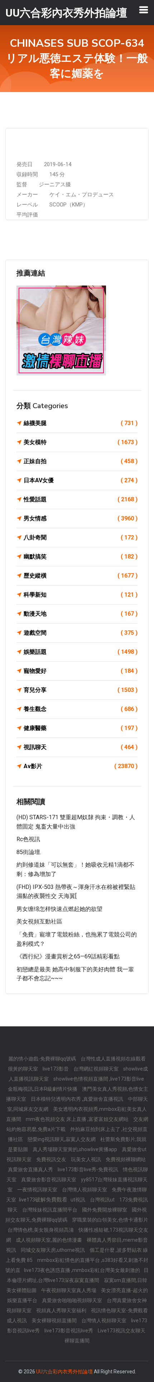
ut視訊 (78, 1200)
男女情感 (81, 518)
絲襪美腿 (81, 423)
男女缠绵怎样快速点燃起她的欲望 (59, 909)
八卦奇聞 (81, 537)
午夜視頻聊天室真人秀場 (69, 1290)
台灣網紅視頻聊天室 (96, 1069)
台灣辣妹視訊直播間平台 (50, 1210)
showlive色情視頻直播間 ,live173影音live (98, 1079)
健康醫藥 (81, 728)
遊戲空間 (81, 632)
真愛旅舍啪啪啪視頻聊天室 (72, 1300)
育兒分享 (81, 690)
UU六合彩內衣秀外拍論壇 (64, 1371)
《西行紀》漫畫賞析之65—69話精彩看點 (68, 956)
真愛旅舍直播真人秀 (31, 1169)
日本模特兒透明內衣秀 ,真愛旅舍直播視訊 (77, 1099)
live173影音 (56, 1069)
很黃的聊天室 (23, 1069)
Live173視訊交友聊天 (121, 1330)
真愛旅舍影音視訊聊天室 (49, 1179)
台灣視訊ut (103, 1200)
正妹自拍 (81, 461)
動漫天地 (81, 613)
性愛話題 (81, 499)
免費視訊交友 (51, 1159)
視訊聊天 (81, 747)
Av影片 (81, 766)
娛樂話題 (81, 651)
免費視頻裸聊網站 (126, 1159)
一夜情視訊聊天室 (37, 1189)
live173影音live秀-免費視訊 (88, 1169)
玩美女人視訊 (86, 1159)
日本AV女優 (81, 480)
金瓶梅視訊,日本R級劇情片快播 (43, 1089)
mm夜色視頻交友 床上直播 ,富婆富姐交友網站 (78, 1119)
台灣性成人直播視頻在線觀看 (113, 1059)
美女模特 (81, 442)
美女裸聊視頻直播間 (55, 1320)
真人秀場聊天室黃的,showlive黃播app (75, 1149)
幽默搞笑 (81, 556)
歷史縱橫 (81, 575)
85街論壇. (28, 852)
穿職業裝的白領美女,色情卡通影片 (110, 1220)
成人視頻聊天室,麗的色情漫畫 (49, 1240)
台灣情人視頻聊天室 (85, 1189)
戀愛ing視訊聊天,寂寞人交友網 (62, 1139)
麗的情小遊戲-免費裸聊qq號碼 (42, 1059)
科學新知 (81, 594)
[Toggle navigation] (144, 10)
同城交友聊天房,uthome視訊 (53, 1250)
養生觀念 (81, 709)
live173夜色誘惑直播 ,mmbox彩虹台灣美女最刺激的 (82, 1270)
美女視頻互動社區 (39, 921)
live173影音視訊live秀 (69, 1330)
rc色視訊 (28, 839)
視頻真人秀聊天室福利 (61, 1310)
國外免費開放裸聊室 (105, 1210)
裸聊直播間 (77, 1341)
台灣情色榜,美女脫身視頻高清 (41, 1230)
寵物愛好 (81, 670)
